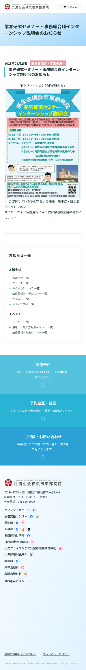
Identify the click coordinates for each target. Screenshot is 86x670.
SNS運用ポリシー (15, 581)
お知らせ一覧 (20, 255)
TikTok (29, 529)
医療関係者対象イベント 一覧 (29, 332)
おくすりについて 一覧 (25, 288)
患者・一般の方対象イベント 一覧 (32, 327)
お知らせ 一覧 (20, 277)
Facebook (34, 510)
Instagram (23, 523)
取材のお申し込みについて (20, 654)
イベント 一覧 (20, 322)
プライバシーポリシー (56, 654)
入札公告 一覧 (20, 299)
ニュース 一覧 (20, 283)
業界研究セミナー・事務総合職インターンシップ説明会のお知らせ (44, 72)
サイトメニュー (71, 6)
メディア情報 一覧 (23, 304)
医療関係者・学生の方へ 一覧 (29, 293)
